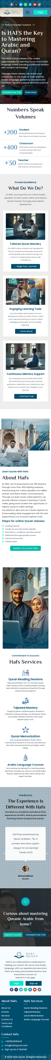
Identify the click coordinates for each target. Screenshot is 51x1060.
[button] (27, 12)
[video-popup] (25, 902)
